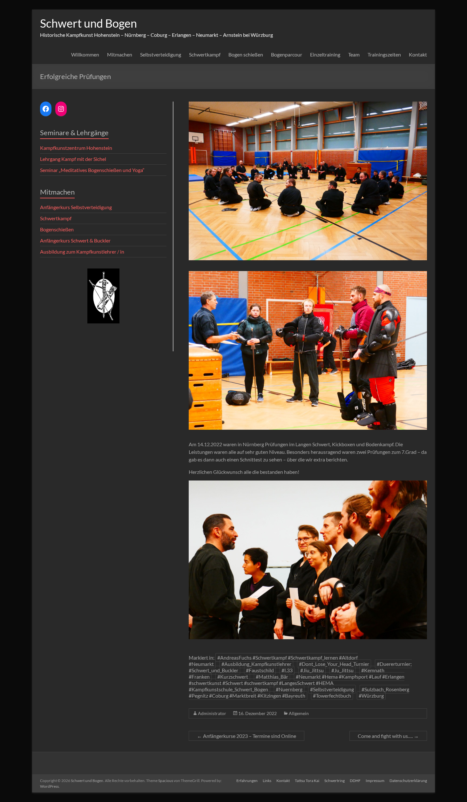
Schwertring (334, 780)
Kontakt (418, 54)
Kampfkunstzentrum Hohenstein (76, 148)
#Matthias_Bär (272, 676)
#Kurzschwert (232, 676)
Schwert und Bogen (88, 23)
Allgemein (299, 713)
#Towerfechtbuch (332, 696)
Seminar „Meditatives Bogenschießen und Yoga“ (92, 170)
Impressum (375, 780)
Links (267, 780)
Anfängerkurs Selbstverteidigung (76, 207)
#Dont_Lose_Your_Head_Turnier (334, 664)
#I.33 (287, 670)
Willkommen (85, 54)
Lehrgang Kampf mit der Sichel (73, 159)
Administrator (212, 713)
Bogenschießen (57, 229)
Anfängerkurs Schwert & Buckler (75, 240)
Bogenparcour (286, 54)
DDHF (355, 780)
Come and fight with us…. (388, 736)
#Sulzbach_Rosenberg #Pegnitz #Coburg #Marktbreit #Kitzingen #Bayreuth (299, 692)
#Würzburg (371, 696)
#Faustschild (260, 670)
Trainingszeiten (384, 54)
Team (354, 54)
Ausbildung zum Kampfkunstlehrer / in (82, 252)
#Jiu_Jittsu (312, 670)
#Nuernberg (289, 689)
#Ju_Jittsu (342, 670)
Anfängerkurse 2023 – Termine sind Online (246, 736)
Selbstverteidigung (160, 54)
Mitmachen (119, 54)
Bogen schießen (245, 54)
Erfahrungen (247, 780)
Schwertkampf (204, 54)
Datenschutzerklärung (408, 780)
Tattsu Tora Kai (307, 780)
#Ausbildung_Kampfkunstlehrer (256, 664)
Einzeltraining (325, 54)
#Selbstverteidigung (332, 689)
